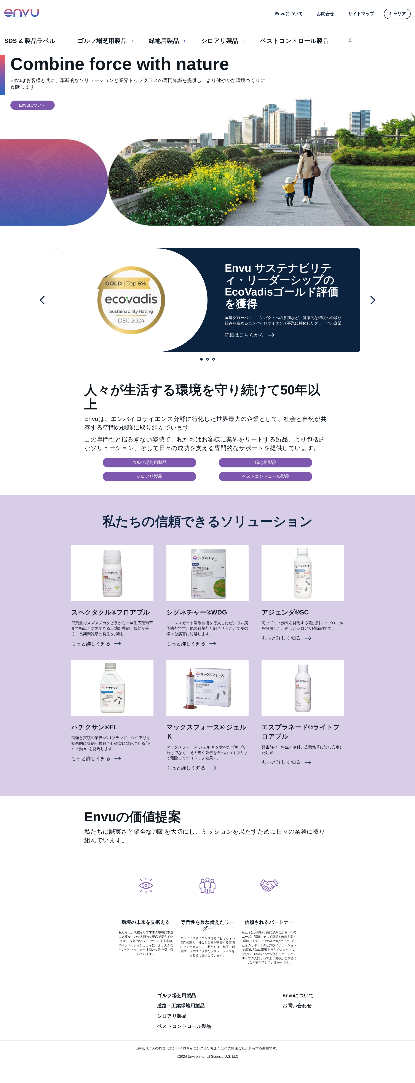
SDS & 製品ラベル (30, 40)
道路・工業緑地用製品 (181, 1005)
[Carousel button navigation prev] (42, 300)
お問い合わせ (297, 1005)
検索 (350, 40)
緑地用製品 (164, 40)
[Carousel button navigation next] (373, 300)
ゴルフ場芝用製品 (102, 40)
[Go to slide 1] (201, 359)
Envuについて (298, 995)
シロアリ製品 (219, 40)
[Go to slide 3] (213, 359)
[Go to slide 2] (207, 359)
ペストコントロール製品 (294, 40)
